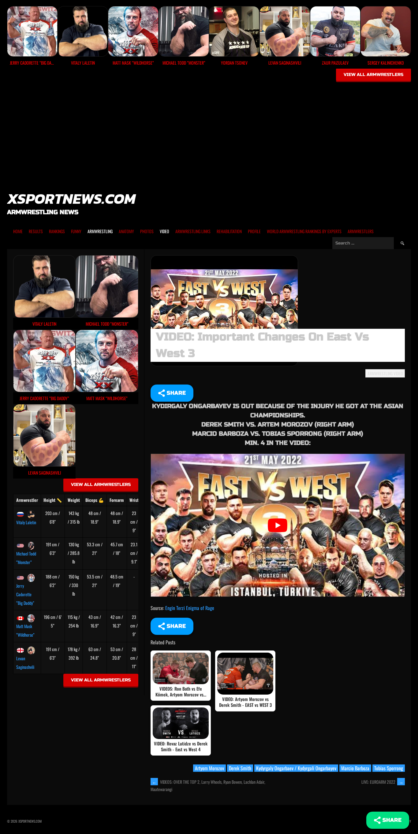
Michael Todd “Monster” (26, 557)
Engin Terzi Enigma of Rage (189, 608)
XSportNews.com (71, 199)
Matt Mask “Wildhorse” (25, 630)
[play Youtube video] (278, 525)
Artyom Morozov (209, 768)
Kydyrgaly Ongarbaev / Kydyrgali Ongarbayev (296, 768)
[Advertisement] (209, 129)
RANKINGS (57, 231)
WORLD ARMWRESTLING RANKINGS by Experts (304, 231)
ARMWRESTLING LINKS (193, 231)
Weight (74, 500)
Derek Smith (240, 768)
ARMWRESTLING (100, 231)
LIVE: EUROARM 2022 (382, 782)
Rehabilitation (229, 231)
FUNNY (76, 231)
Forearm (117, 500)
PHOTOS (147, 231)
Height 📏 (52, 500)
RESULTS (36, 231)
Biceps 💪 (94, 500)
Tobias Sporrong (388, 768)
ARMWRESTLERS (361, 231)
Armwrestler (27, 500)
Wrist (134, 500)
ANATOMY (126, 231)
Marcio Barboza (355, 768)
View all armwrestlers (373, 74)
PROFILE (254, 231)
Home (18, 231)
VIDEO (164, 231)
